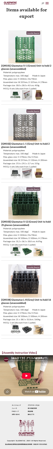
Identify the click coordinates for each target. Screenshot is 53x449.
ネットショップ (16, 405)
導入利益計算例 (32, 408)
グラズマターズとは (33, 405)
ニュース (14, 408)
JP (42, 3)
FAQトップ (15, 411)
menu (47, 3)
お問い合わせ (16, 414)
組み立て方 (31, 414)
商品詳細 (30, 411)
